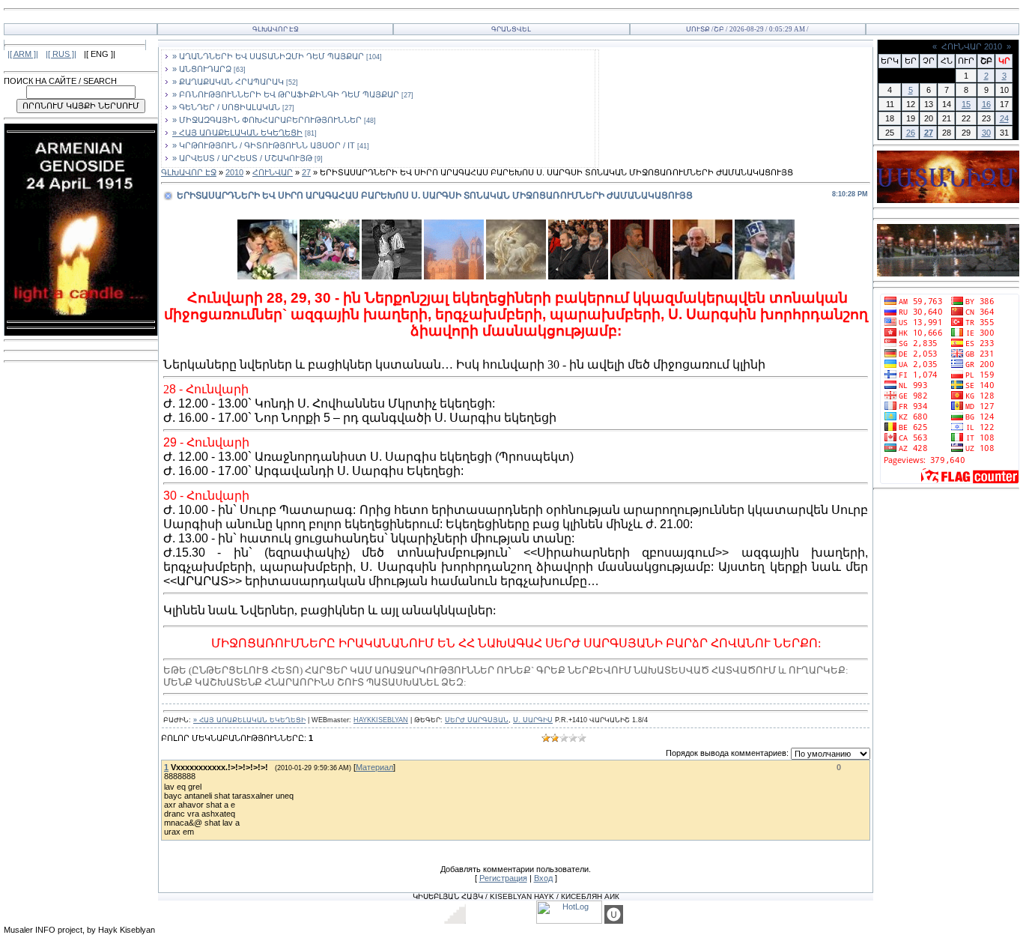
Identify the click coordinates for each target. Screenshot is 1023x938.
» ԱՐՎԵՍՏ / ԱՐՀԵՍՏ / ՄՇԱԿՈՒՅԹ (242, 158)
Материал (374, 767)
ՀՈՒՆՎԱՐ (272, 172)
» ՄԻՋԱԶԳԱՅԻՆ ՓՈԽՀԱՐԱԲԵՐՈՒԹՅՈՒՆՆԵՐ (267, 119)
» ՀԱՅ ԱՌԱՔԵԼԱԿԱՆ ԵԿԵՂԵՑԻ (237, 132)
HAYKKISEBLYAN (380, 720)
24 (1004, 118)
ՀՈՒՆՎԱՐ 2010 (971, 46)
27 (306, 172)
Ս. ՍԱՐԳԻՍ (533, 720)
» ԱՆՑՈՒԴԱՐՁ (201, 68)
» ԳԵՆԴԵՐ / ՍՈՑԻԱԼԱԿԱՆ (226, 107)
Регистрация (503, 878)
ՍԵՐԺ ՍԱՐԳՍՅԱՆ (477, 720)
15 (966, 104)
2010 (234, 172)
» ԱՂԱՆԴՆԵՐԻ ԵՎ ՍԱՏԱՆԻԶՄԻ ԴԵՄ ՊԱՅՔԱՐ (268, 56)
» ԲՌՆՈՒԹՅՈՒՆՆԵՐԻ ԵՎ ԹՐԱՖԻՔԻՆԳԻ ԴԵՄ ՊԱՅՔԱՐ (285, 94)
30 (986, 132)
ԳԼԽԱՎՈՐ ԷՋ (275, 29)
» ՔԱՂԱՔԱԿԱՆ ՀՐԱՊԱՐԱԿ (228, 81)
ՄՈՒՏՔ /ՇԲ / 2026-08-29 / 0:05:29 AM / (747, 29)
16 (986, 104)
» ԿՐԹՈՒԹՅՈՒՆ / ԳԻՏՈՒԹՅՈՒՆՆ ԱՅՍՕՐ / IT (263, 145)
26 (910, 132)
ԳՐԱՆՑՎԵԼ (511, 29)
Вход (543, 878)
